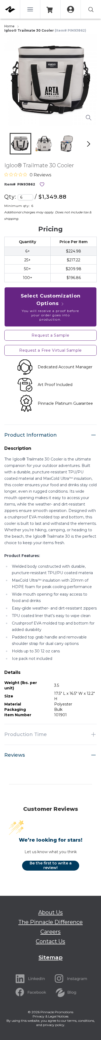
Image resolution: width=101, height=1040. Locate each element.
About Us (50, 912)
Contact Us (50, 941)
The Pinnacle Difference (50, 922)
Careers (50, 931)
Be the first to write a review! (51, 865)
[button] (20, 143)
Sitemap (50, 957)
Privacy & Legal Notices (50, 1016)
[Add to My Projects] (42, 184)
